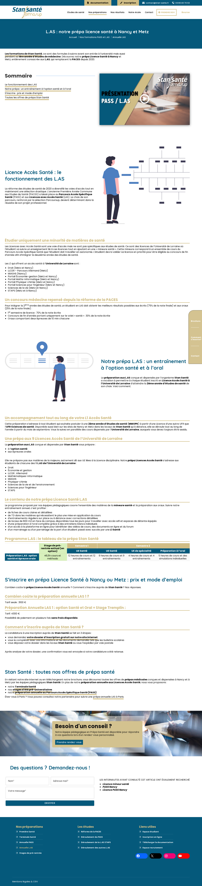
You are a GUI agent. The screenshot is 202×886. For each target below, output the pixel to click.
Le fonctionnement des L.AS (21, 84)
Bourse (186, 12)
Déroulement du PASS (92, 837)
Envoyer (50, 803)
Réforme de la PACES (91, 831)
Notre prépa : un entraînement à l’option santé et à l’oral (38, 89)
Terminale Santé (27, 837)
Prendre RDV (168, 12)
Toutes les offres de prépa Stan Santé (27, 97)
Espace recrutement (153, 847)
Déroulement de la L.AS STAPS (96, 842)
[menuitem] (76, 12)
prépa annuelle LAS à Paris (108, 696)
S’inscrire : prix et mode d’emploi (23, 93)
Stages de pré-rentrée (30, 853)
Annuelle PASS (26, 842)
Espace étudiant (151, 831)
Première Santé (27, 831)
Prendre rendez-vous (69, 742)
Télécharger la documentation (158, 842)
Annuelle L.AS (26, 847)
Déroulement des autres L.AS (95, 847)
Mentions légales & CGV (25, 881)
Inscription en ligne (152, 837)
